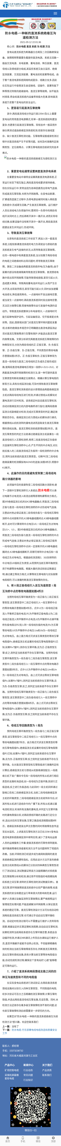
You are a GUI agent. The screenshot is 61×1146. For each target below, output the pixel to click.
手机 (22, 1141)
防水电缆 (43, 490)
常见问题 (28, 1075)
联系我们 (47, 1075)
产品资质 (47, 1070)
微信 (38, 1141)
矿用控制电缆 (12, 1070)
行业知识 (28, 1080)
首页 (7, 1141)
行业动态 (28, 1070)
